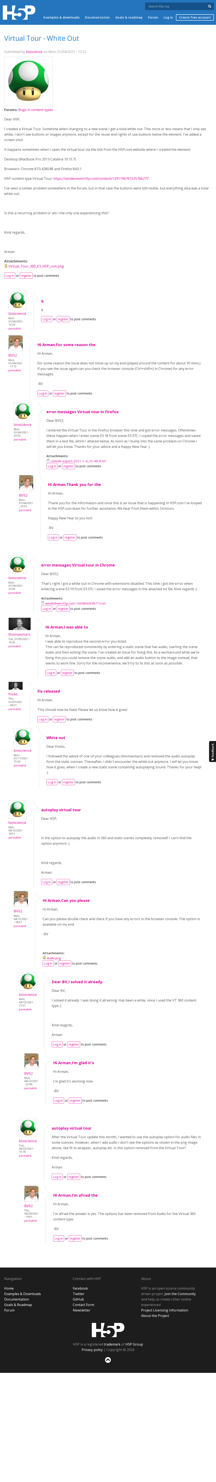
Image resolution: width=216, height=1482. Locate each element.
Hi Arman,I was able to (66, 627)
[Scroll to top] (108, 1364)
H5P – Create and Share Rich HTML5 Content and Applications (19, 12)
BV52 (12, 355)
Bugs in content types (35, 109)
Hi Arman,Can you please (66, 900)
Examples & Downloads (22, 1293)
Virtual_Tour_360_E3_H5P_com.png (36, 266)
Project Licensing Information (164, 1310)
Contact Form (83, 1304)
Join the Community (180, 1293)
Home (9, 1288)
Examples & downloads (61, 17)
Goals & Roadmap (18, 1304)
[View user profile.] (28, 102)
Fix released (48, 691)
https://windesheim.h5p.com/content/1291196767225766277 (100, 178)
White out (55, 737)
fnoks (13, 694)
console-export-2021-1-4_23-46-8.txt (78, 461)
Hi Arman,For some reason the (66, 344)
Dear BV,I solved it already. (77, 981)
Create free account (195, 17)
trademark (112, 1344)
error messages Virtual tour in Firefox (82, 411)
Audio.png (54, 958)
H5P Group (134, 1344)
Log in (168, 17)
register (26, 276)
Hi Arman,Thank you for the (74, 484)
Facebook (80, 1288)
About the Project (155, 1315)
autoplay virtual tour (61, 809)
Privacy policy (92, 1349)
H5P (108, 1330)
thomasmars (19, 634)
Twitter (78, 1293)
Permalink (14, 328)
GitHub (78, 1299)
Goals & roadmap (129, 17)
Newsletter (81, 1310)
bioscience (34, 51)
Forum (153, 17)
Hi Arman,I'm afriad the (75, 1195)
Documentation (97, 17)
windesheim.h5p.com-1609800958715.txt (75, 603)
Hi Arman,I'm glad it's (73, 1062)
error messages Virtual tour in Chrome (78, 565)
